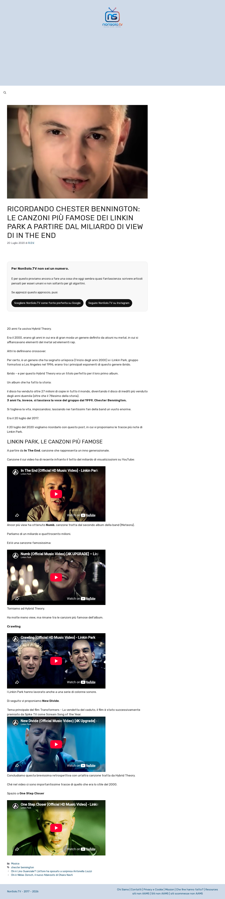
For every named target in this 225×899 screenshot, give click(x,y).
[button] (5, 92)
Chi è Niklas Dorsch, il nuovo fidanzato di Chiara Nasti (42, 875)
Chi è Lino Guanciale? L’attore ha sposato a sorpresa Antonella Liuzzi (51, 871)
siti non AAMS (140, 893)
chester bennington (22, 867)
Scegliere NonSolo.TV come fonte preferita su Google (47, 303)
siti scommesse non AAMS (187, 893)
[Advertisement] (112, 61)
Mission (169, 889)
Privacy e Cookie (153, 889)
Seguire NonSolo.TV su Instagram (108, 303)
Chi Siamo (123, 889)
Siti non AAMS (160, 893)
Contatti (136, 889)
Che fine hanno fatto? (189, 889)
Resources (211, 889)
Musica (15, 863)
